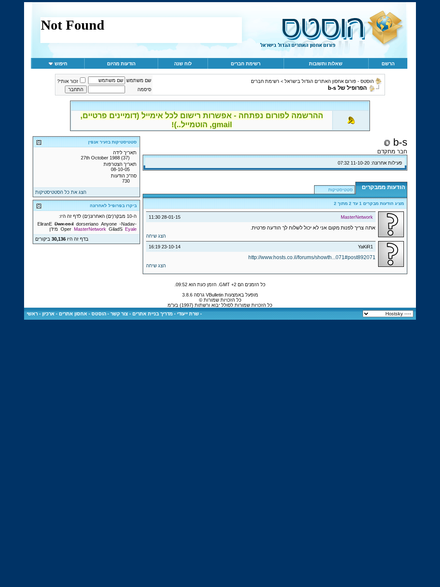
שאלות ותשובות (325, 63)
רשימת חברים (245, 63)
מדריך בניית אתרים (152, 313)
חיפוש (61, 63)
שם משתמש (138, 80)
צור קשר (119, 313)
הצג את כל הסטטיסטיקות (60, 192)
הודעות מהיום (121, 63)
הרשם (388, 63)
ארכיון (48, 313)
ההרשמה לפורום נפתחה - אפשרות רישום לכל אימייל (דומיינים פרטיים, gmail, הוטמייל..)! (201, 120)
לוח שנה (183, 63)
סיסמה (144, 89)
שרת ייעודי (188, 313)
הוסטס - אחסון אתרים (82, 313)
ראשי (32, 313)
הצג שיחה (156, 235)
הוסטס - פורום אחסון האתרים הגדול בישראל (329, 81)
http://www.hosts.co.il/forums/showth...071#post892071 (312, 257)
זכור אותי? (67, 81)
